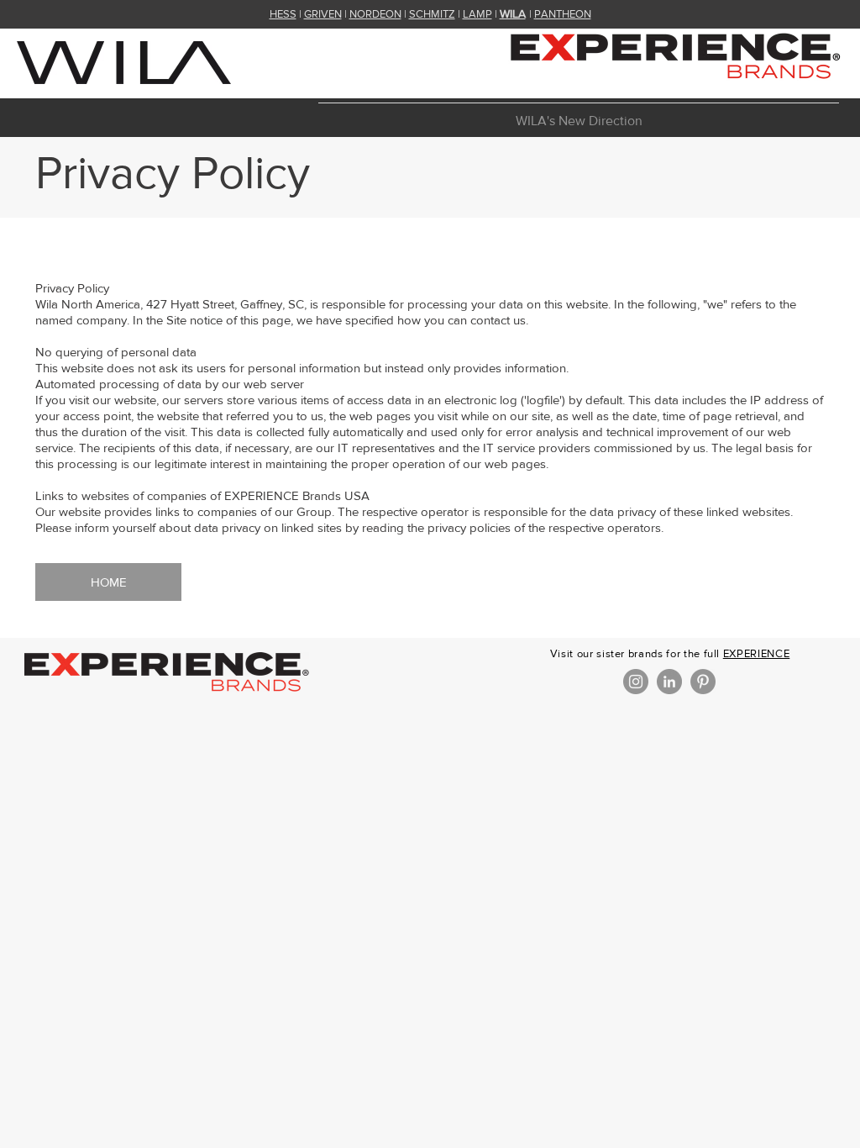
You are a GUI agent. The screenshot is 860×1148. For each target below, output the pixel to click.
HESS (283, 14)
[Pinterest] (703, 681)
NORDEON (375, 14)
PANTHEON (562, 14)
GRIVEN (323, 14)
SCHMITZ (432, 14)
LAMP (477, 14)
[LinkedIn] (669, 681)
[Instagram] (635, 681)
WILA (513, 13)
